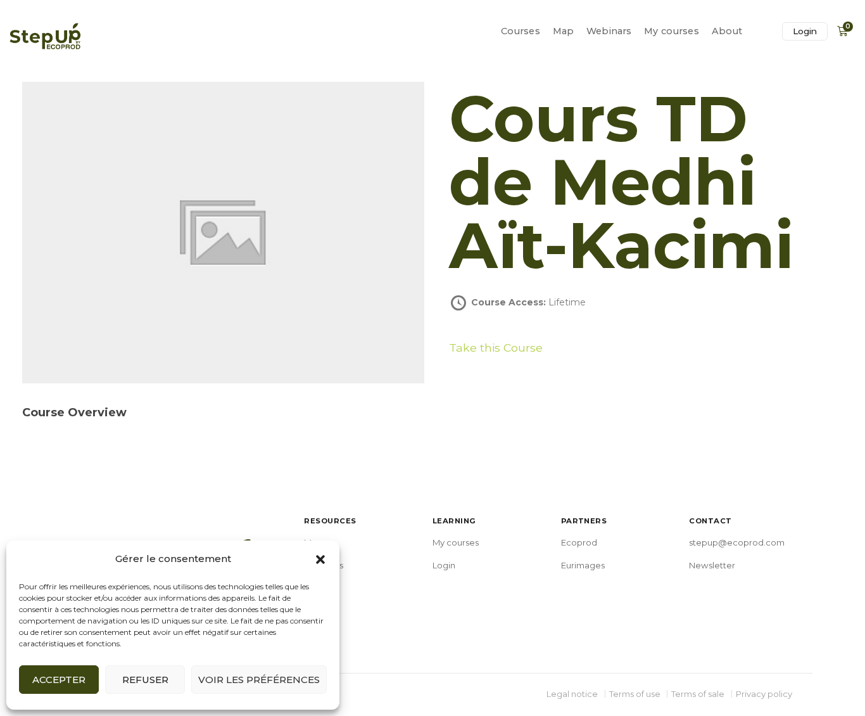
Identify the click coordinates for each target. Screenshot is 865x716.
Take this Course (496, 347)
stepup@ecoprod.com (737, 542)
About (727, 31)
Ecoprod (579, 542)
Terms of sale (697, 694)
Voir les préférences (259, 680)
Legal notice (572, 694)
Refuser (145, 680)
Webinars (608, 31)
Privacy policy (764, 694)
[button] (320, 559)
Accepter (58, 680)
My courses (671, 31)
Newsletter (712, 565)
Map (563, 31)
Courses (520, 31)
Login (805, 31)
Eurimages (583, 565)
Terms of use (634, 694)
